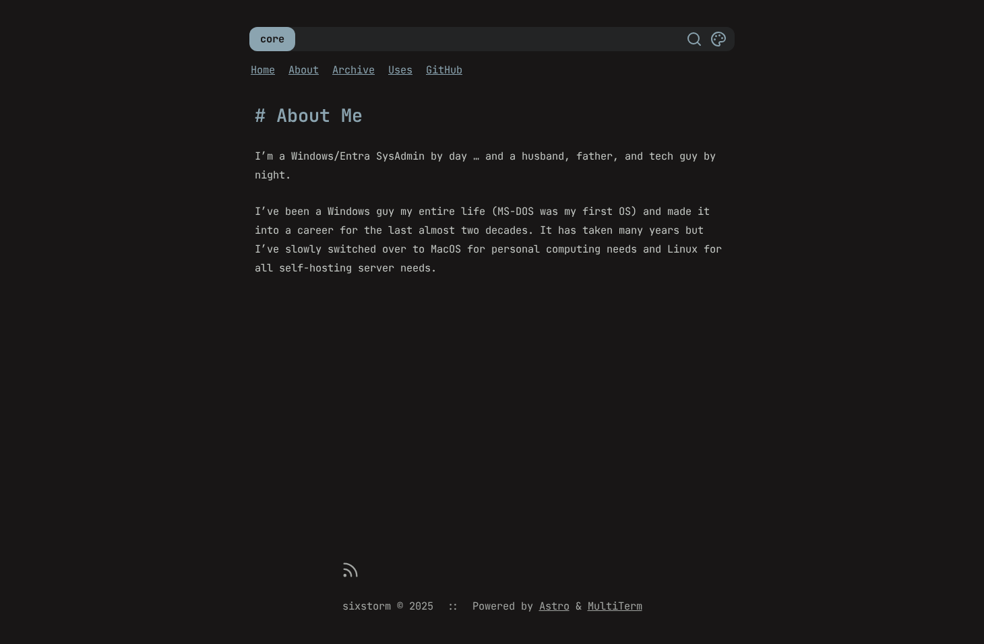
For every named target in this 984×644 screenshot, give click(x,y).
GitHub (444, 70)
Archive (353, 70)
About (303, 70)
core (272, 39)
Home (263, 70)
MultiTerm (615, 606)
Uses (400, 70)
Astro (554, 606)
